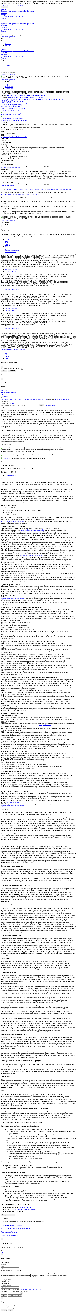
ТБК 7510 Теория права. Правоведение (14, 108)
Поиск (3, 33)
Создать (11, 403)
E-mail (3, 1281)
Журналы (4, 11)
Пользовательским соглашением (12, 5)
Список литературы (7, 186)
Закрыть (4, 370)
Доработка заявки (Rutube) (10, 1235)
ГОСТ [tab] (7, 239)
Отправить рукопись (8, 37)
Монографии (12, 11)
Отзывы (3, 18)
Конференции (29, 11)
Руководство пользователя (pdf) (11, 1225)
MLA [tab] (6, 241)
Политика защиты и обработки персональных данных (28, 399)
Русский (8, 44)
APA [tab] (6, 243)
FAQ (2, 394)
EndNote (9, 350)
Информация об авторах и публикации (14, 120)
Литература (9, 88)
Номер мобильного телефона (11, 1270)
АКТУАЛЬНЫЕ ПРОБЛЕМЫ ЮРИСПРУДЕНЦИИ (25, 97)
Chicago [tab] (7, 245)
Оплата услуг (18, 16)
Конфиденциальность (8, 392)
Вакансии (4, 390)
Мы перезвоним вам (8, 1215)
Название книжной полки (10, 368)
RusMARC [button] (21, 350)
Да (2, 1252)
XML (6, 355)
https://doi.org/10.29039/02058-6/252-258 (14, 137)
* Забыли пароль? (50, 405)
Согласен (4, 7)
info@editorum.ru (11, 475)
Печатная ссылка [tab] (10, 252)
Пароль (3, 1308)
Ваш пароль (5, 1283)
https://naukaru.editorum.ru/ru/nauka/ (12, 521)
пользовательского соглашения (30, 1289)
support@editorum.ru (25, 1207)
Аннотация (9, 87)
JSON (7, 357)
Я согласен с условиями (11, 1289)
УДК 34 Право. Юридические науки (13, 101)
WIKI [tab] (7, 246)
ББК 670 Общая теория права (11, 106)
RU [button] (2, 40)
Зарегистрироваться (15, 1295)
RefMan (15, 350)
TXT (6, 358)
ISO (6, 353)
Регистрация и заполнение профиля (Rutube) (16, 1228)
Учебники (20, 11)
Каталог (3, 9)
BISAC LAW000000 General (10, 110)
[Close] (1, 226)
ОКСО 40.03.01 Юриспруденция (12, 105)
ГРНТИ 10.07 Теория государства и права (15, 103)
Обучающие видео (7, 16)
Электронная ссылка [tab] (12, 250)
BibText (3, 350)
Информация (9, 85)
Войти (41, 405)
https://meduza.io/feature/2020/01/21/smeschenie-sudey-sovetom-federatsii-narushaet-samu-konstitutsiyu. (40, 189)
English (7, 45)
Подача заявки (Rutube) (9, 1232)
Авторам (4, 15)
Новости (4, 13)
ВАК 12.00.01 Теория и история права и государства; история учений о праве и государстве (32, 99)
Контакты (4, 396)
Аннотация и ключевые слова (11, 167)
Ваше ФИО (5, 1262)
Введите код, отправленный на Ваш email (15, 1291)
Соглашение (5, 399)
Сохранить (12, 370)
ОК (21, 1293)
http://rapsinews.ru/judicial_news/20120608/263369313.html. (20, 194)
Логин (3, 1306)
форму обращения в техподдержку (24, 1209)
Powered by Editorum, (62, 399)
